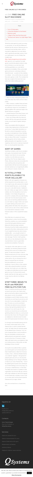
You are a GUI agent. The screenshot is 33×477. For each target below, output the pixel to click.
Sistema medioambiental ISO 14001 (10, 438)
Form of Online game (13, 29)
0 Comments (15, 21)
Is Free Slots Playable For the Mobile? (17, 31)
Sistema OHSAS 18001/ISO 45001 (10, 441)
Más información (16, 475)
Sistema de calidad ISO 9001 (9, 435)
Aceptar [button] (29, 472)
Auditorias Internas (6, 447)
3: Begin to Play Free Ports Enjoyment (17, 35)
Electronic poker (12, 33)
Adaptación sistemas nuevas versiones (11, 450)
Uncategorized (19, 19)
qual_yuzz (7, 21)
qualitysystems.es (6, 412)
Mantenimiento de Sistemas (9, 444)
